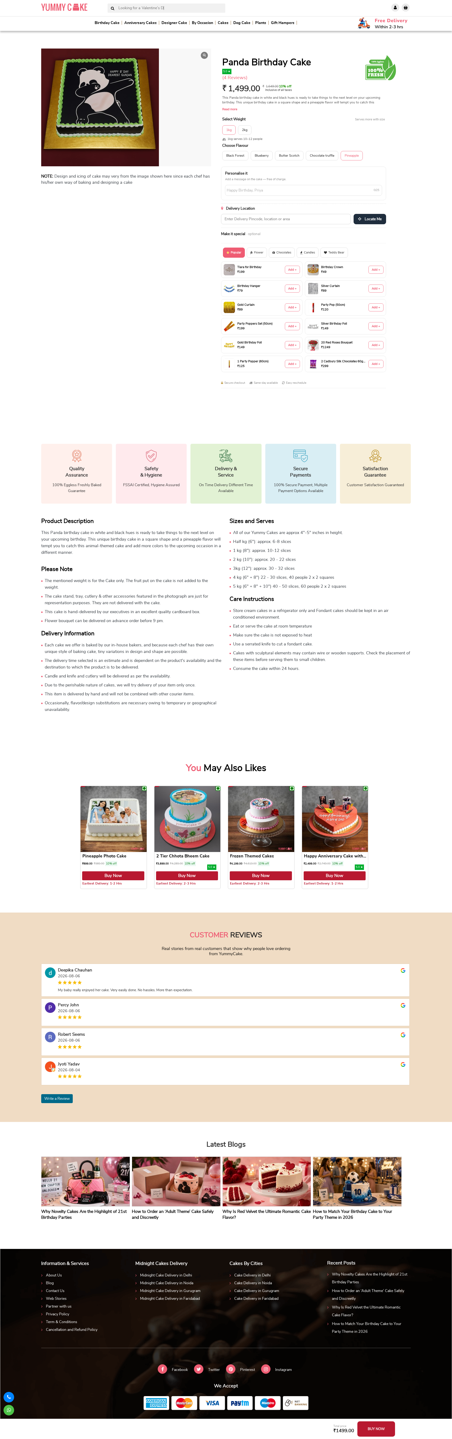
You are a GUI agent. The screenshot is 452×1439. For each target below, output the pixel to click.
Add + (292, 269)
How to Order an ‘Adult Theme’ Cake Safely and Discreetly (368, 1294)
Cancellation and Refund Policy (71, 1330)
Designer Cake (174, 23)
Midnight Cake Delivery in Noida (166, 1283)
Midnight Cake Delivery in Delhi (166, 1275)
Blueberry (262, 155)
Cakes (223, 23)
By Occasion (202, 23)
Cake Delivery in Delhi (252, 1275)
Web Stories (56, 1298)
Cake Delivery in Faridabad (256, 1298)
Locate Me (373, 219)
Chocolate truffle (322, 155)
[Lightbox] (204, 55)
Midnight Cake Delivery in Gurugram (170, 1291)
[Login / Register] (395, 8)
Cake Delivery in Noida (253, 1283)
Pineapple (352, 155)
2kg (244, 130)
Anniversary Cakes (140, 23)
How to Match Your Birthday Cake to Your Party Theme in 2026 (366, 1327)
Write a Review (57, 1099)
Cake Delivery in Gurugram (256, 1291)
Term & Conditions (61, 1322)
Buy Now (113, 876)
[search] (112, 8)
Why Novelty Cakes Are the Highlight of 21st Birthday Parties (369, 1278)
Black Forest (235, 155)
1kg (229, 130)
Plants (260, 23)
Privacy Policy (57, 1314)
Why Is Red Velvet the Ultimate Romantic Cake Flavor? (366, 1311)
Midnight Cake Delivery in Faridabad (170, 1298)
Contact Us (55, 1291)
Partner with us (59, 1306)
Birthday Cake (107, 23)
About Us (54, 1275)
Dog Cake (241, 23)
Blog (50, 1283)
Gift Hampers (283, 23)
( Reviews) (234, 77)
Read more (229, 109)
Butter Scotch (289, 155)
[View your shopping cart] (406, 8)
